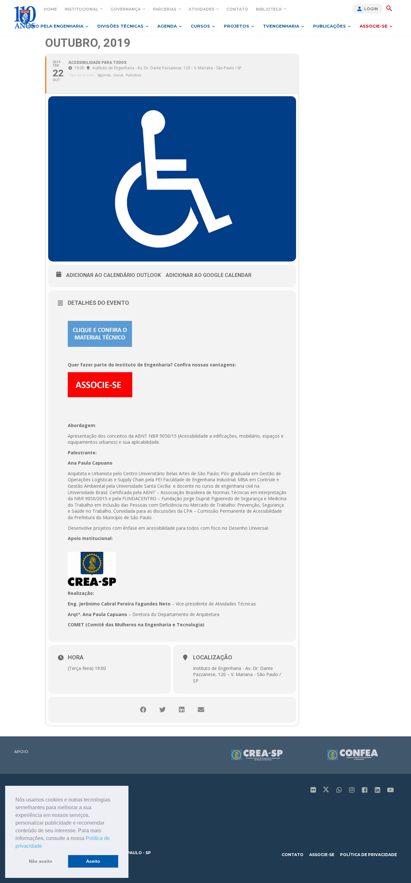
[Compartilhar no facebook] (143, 710)
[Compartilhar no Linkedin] (182, 710)
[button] (44, 846)
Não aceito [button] (40, 861)
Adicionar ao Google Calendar (208, 275)
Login (371, 8)
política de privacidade (368, 854)
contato (292, 854)
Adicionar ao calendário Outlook (113, 275)
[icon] (313, 790)
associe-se (321, 854)
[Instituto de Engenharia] (25, 17)
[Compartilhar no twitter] (162, 710)
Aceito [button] (93, 861)
